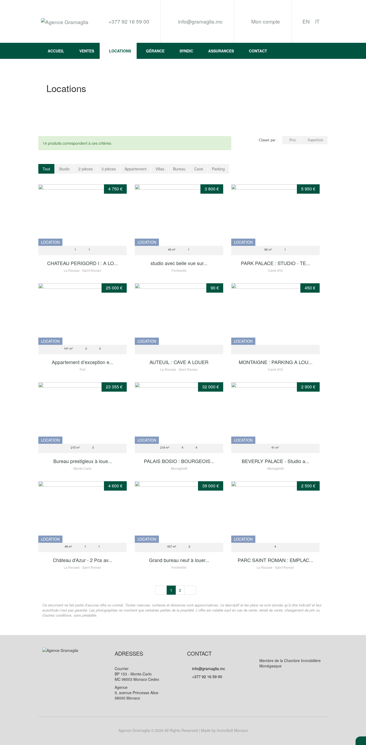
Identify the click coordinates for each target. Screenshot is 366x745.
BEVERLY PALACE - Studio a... (275, 460)
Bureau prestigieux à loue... (82, 460)
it (317, 21)
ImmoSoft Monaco (232, 730)
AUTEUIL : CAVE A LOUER (179, 361)
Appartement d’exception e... (82, 361)
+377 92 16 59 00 (206, 676)
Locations (120, 51)
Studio (64, 168)
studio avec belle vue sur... (179, 262)
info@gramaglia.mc (200, 21)
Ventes (86, 51)
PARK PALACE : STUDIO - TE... (275, 262)
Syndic (186, 51)
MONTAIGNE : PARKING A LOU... (275, 361)
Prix (292, 140)
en (306, 21)
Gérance (155, 51)
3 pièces (109, 168)
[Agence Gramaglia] (64, 21)
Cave (198, 168)
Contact (258, 51)
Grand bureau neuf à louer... (179, 559)
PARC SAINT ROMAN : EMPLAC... (275, 559)
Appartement (136, 168)
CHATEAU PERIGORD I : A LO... (82, 262)
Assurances (221, 51)
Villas (159, 168)
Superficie (315, 140)
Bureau (179, 168)
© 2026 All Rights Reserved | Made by (183, 730)
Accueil (56, 51)
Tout (46, 168)
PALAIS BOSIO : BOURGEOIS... (179, 460)
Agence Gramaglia (134, 730)
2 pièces (86, 168)
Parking (218, 168)
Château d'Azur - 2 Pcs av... (82, 559)
